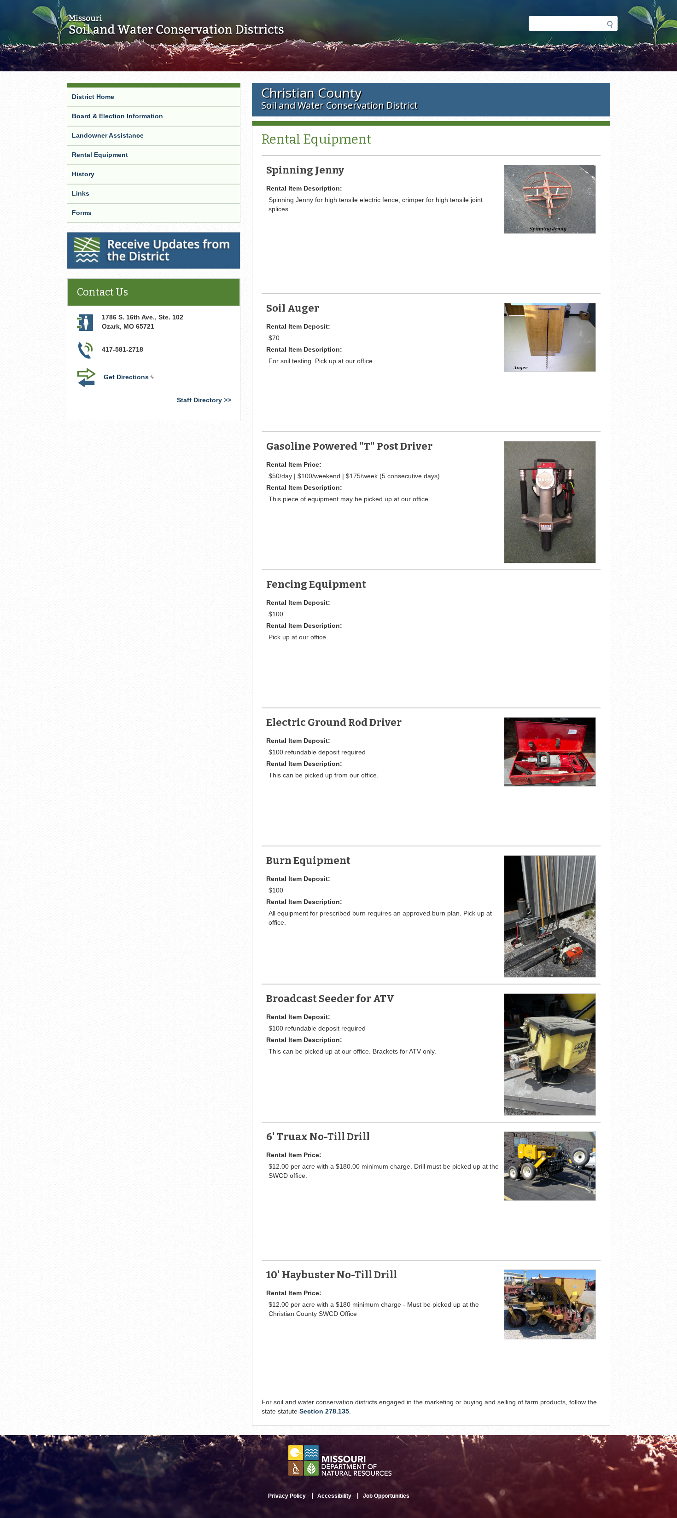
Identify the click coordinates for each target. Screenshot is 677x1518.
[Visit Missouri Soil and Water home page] (176, 31)
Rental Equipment (100, 154)
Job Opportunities (386, 1496)
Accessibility (334, 1496)
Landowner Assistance (108, 135)
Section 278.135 (324, 1411)
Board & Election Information (117, 116)
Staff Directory (199, 400)
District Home (93, 96)
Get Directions (130, 377)
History (83, 174)
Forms (82, 212)
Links (80, 193)
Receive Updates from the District (121, 238)
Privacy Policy (287, 1496)
